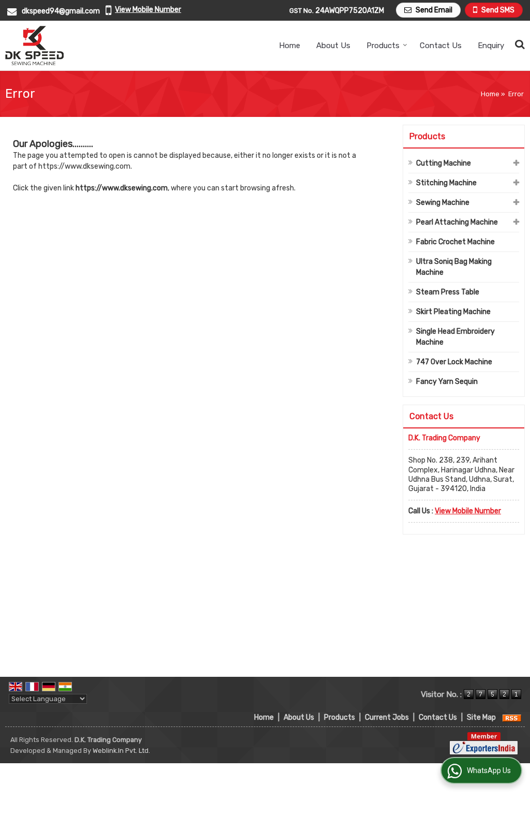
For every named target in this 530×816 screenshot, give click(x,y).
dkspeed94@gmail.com (61, 11)
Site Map (481, 717)
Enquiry (491, 45)
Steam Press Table (447, 292)
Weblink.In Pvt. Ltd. (121, 750)
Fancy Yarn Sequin (447, 381)
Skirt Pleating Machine (453, 311)
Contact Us (441, 45)
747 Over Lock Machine (454, 362)
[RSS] (512, 717)
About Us (333, 45)
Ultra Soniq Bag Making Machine (454, 267)
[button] (148, 9)
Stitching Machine (446, 183)
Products (383, 45)
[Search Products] (518, 44)
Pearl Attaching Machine (457, 222)
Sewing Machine (442, 202)
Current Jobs (387, 717)
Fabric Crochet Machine (455, 242)
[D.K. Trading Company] (34, 45)
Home (289, 45)
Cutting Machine (443, 163)
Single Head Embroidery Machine (455, 337)
